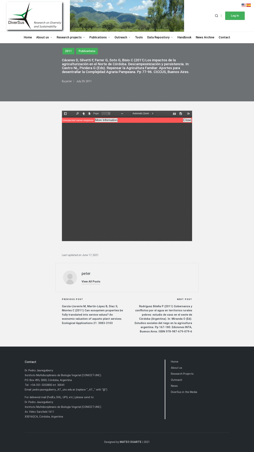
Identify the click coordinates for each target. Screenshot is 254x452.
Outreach (176, 380)
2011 (68, 51)
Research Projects (182, 373)
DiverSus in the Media (184, 392)
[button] (235, 16)
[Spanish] (248, 5)
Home (28, 92)
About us (176, 367)
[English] (244, 5)
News (174, 386)
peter (86, 273)
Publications (87, 51)
